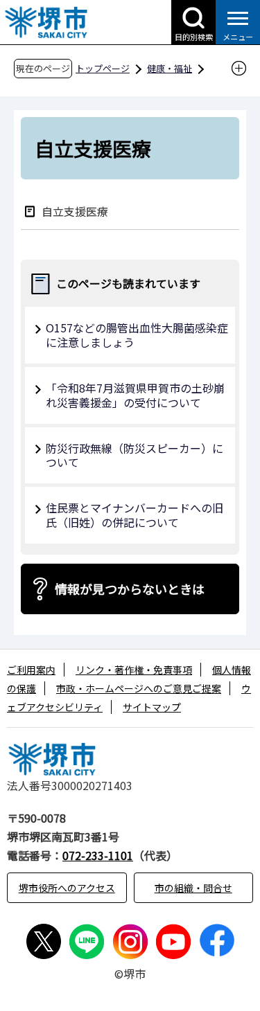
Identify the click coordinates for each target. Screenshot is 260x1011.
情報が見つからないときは (130, 589)
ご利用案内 (31, 670)
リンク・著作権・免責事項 (134, 670)
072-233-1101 (97, 855)
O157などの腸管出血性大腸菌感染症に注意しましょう (137, 334)
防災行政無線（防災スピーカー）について (134, 455)
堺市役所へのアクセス (67, 888)
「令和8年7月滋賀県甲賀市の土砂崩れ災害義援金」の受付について (135, 395)
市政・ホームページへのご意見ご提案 (138, 688)
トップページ (103, 68)
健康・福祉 (169, 68)
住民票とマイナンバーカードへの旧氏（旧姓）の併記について (134, 514)
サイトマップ (152, 707)
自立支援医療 (75, 211)
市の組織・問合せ (193, 888)
